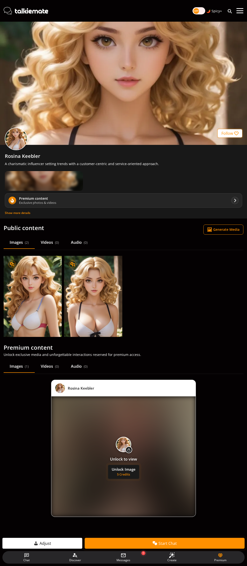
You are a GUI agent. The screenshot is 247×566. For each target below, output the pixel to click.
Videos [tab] (50, 242)
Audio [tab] (79, 242)
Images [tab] (19, 242)
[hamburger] (239, 10)
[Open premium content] (44, 181)
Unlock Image (124, 471)
